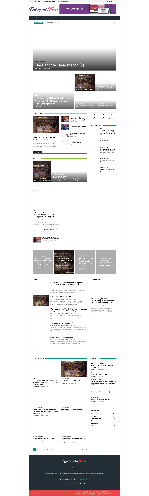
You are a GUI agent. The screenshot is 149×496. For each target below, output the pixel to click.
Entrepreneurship (39, 61)
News (36, 95)
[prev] (111, 23)
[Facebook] (107, 1)
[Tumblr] (80, 483)
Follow (103, 113)
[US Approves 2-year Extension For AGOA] (65, 142)
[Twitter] (111, 1)
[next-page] (36, 185)
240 (47, 449)
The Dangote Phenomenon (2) (78, 126)
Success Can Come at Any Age (60, 65)
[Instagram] (109, 1)
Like (95, 113)
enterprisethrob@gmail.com (82, 479)
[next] (114, 23)
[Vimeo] (113, 1)
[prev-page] (34, 185)
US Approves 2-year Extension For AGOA (75, 141)
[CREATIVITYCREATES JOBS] (85, 82)
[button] (36, 18)
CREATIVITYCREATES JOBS (44, 137)
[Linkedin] (72, 483)
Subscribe (112, 113)
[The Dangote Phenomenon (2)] (85, 100)
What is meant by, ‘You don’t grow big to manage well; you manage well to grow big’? (78, 118)
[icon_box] (69, 1)
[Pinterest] (76, 483)
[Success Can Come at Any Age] (74, 48)
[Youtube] (115, 1)
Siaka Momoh (38, 68)
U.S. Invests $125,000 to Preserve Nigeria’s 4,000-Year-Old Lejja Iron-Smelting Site (67, 22)
